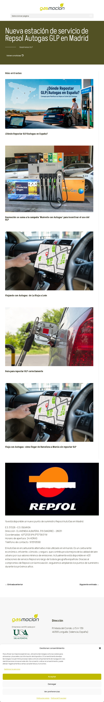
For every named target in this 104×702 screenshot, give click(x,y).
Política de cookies (43, 698)
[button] (100, 648)
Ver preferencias (52, 691)
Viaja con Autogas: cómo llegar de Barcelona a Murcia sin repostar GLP (40, 447)
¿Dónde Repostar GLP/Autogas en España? (26, 134)
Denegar (52, 684)
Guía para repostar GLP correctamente (24, 371)
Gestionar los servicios (12, 669)
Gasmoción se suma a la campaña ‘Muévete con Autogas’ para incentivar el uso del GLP (47, 218)
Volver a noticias (13, 55)
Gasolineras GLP (26, 47)
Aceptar (52, 676)
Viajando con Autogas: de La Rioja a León (26, 295)
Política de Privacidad (58, 698)
